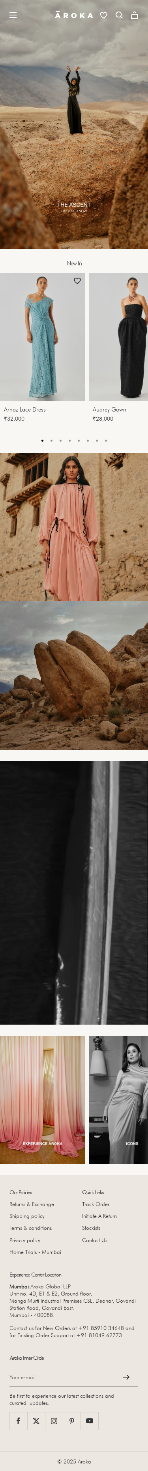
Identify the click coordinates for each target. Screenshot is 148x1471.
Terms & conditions (30, 1228)
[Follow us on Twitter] (36, 1421)
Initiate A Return (99, 1216)
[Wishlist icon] (103, 15)
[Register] (126, 1377)
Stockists (91, 1228)
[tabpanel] (44, 350)
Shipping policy (27, 1216)
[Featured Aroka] (42, 1100)
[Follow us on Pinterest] (72, 1421)
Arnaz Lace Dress (25, 409)
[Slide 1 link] (74, 124)
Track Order (95, 1204)
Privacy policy (24, 1240)
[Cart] (135, 15)
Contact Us (94, 1240)
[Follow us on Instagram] (54, 1421)
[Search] (119, 15)
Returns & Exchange (31, 1204)
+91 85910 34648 (101, 1328)
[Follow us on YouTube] (89, 1421)
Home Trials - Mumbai (35, 1252)
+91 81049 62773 (99, 1335)
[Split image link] (74, 527)
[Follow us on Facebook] (18, 1421)
